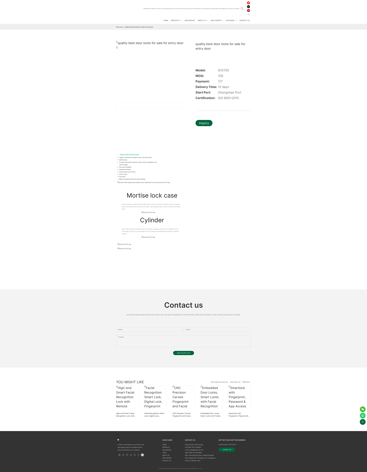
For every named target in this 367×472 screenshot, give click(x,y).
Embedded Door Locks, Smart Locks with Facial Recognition (210, 414)
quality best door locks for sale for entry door (139, 27)
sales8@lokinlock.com (196, 450)
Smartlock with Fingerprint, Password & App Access (238, 414)
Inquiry (204, 123)
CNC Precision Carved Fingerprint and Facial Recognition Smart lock (181, 414)
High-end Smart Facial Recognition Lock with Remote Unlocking (125, 414)
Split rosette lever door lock (219, 382)
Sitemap (206, 468)
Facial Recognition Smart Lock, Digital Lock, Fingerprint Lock (154, 414)
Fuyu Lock (119, 27)
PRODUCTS (246, 382)
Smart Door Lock (235, 382)
